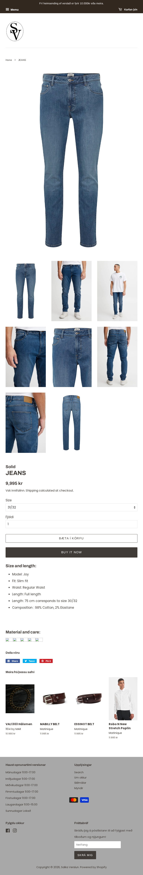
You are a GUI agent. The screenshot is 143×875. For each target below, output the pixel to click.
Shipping (32, 490)
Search (79, 772)
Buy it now (71, 552)
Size (9, 500)
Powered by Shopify (93, 867)
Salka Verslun (70, 867)
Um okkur (80, 777)
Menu (14, 9)
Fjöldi (10, 517)
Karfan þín (130, 9)
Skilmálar (80, 783)
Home (9, 60)
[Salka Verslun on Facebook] (8, 831)
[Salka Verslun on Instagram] (15, 831)
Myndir (78, 788)
